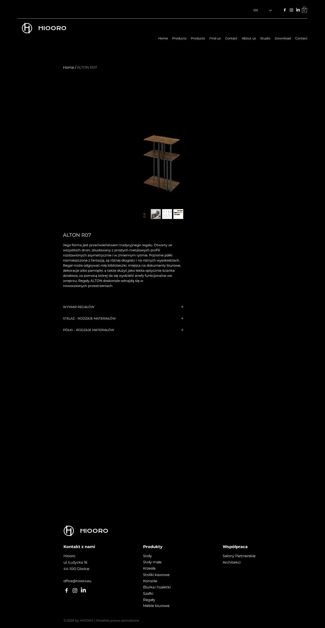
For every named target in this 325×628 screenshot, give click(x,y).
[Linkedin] (298, 10)
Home (68, 67)
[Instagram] (291, 10)
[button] (304, 10)
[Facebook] (285, 10)
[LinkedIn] (75, 590)
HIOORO (52, 28)
